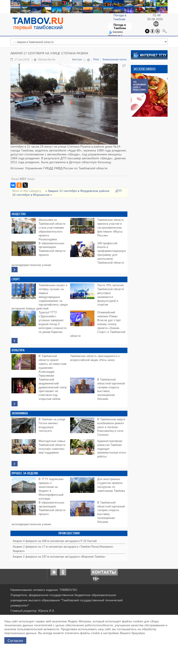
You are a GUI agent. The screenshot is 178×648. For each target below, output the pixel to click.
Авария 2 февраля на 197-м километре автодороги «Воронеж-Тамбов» (59, 556)
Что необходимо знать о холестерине (139, 86)
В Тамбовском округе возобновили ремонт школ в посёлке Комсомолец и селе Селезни (111, 427)
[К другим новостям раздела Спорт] (15, 340)
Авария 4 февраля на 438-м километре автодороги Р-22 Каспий (55, 541)
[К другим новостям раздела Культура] (15, 403)
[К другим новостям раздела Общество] (15, 269)
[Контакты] (104, 572)
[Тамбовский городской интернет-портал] (37, 23)
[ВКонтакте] (13, 185)
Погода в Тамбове (120, 26)
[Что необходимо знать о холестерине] (152, 95)
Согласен (15, 640)
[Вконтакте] (147, 30)
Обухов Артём (46, 59)
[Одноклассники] (152, 30)
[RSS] (157, 30)
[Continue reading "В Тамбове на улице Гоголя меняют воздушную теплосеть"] (25, 427)
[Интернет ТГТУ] (149, 54)
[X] (25, 185)
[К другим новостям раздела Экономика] (15, 463)
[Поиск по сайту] (164, 30)
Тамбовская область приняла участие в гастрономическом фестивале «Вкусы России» (110, 227)
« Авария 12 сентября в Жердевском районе (77, 191)
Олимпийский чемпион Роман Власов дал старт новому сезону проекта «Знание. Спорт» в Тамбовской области (97, 324)
